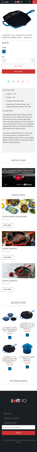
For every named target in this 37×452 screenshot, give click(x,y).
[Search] (30, 2)
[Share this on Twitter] (8, 81)
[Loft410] (18, 2)
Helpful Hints (18, 194)
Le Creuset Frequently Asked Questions (14, 216)
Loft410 (8, 440)
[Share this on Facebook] (13, 81)
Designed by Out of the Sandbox (19, 440)
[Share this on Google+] (23, 81)
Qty (3, 57)
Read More (7, 225)
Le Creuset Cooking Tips (9, 248)
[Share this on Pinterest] (18, 81)
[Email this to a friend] (28, 81)
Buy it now (18, 71)
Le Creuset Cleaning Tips (9, 281)
